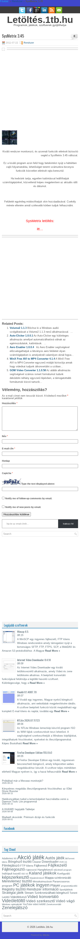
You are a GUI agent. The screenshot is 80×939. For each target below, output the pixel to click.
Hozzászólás (9, 403)
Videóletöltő (13, 900)
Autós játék (54, 858)
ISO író (24, 874)
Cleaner (36, 861)
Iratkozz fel (68, 524)
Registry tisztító (14, 889)
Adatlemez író (9, 858)
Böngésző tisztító (20, 861)
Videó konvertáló (43, 896)
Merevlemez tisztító (17, 881)
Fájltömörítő (31, 870)
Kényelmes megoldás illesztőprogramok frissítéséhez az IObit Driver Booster (37, 790)
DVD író (63, 862)
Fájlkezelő (57, 865)
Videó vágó (65, 901)
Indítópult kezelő (11, 873)
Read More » (52, 650)
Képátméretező (37, 878)
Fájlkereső (40, 865)
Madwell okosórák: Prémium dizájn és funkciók (28, 817)
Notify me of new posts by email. (23, 507)
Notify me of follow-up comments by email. (28, 498)
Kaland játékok (43, 873)
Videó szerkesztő (40, 901)
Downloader (50, 861)
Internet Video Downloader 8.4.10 (34, 660)
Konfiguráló (63, 873)
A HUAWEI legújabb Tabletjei (18, 809)
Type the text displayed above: (38, 484)
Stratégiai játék (13, 893)
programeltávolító (69, 886)
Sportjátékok (66, 889)
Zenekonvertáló (53, 904)
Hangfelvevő (45, 869)
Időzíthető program (62, 870)
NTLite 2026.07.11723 (28, 720)
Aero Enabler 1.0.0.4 (22, 347)
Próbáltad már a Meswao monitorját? (22, 780)
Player (55, 885)
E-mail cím (8, 448)
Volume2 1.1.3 (18, 327)
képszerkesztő (15, 877)
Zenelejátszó (15, 907)
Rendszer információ (43, 889)
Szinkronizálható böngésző (52, 892)
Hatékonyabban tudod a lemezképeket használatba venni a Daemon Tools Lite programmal (35, 800)
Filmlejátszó (10, 865)
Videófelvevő (18, 897)
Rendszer (29, 42)
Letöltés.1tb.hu (40, 20)
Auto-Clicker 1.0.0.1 (21, 335)
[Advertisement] (40, 92)
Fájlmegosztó (13, 869)
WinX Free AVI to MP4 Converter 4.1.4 (32, 358)
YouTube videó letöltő (34, 904)
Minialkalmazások (42, 881)
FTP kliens (26, 865)
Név (5, 436)
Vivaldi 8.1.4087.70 (27, 692)
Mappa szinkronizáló (58, 877)
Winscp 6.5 (22, 631)
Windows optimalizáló (12, 904)
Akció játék (30, 857)
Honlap (6, 461)
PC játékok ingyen (31, 885)
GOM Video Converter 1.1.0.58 (28, 370)
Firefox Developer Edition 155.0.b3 (34, 752)
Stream (29, 892)
